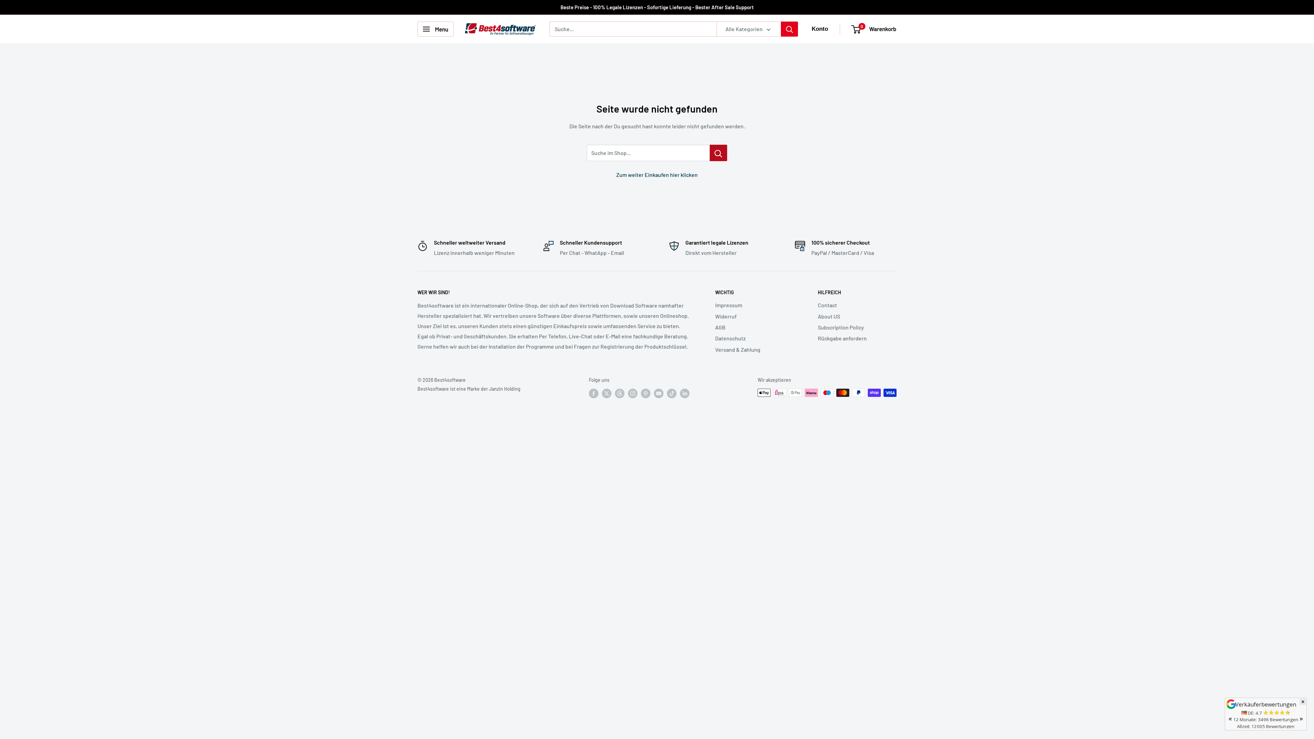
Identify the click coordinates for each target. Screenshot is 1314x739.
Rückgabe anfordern (842, 338)
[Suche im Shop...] (718, 153)
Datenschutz (730, 338)
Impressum (728, 305)
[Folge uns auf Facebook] (593, 393)
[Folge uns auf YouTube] (659, 393)
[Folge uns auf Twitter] (606, 393)
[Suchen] (789, 29)
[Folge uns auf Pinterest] (645, 393)
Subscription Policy (841, 327)
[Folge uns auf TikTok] (672, 393)
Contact (827, 305)
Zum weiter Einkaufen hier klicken (657, 174)
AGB (720, 327)
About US (829, 316)
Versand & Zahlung (737, 349)
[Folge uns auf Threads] (619, 393)
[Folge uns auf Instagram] (632, 393)
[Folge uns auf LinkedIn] (685, 393)
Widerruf (726, 316)
